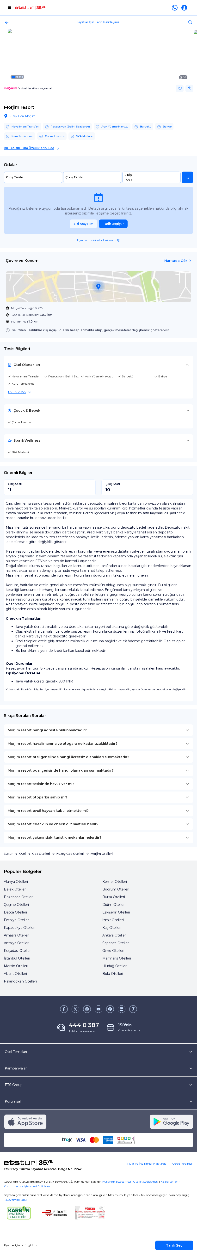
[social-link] (64, 1009)
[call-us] (175, 7)
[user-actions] (185, 7)
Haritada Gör (175, 261)
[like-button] (180, 88)
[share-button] (189, 88)
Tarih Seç (174, 1245)
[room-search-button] (187, 177)
